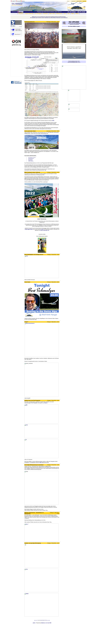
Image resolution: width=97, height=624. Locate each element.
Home (68, 1)
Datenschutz (79, 1)
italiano (23, 1)
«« (36, 620)
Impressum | (73, 1)
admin (34, 622)
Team (65, 13)
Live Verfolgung (38, 13)
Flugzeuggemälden (29, 229)
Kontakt (84, 1)
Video (54, 13)
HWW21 (77, 13)
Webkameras (59, 13)
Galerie (45, 402)
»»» (49, 620)
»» (47, 620)
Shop (42, 229)
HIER (53, 120)
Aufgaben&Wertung (29, 13)
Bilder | (50, 13)
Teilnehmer (20, 13)
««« (35, 620)
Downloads (45, 13)
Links (68, 13)
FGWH (72, 13)
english (13, 1)
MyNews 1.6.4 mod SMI (46, 622)
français (18, 1)
